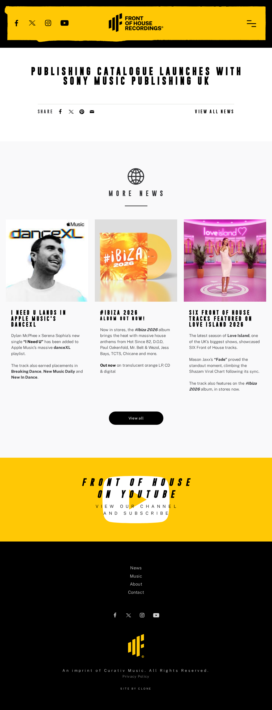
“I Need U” (33, 341)
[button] (251, 23)
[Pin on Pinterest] (82, 111)
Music (136, 576)
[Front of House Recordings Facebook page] (16, 22)
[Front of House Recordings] (136, 22)
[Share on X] (72, 111)
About (136, 584)
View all (136, 418)
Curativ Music (124, 670)
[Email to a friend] (92, 111)
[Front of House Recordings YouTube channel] (64, 22)
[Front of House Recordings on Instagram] (48, 22)
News (136, 567)
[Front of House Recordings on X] (32, 22)
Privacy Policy (135, 676)
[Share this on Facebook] (61, 111)
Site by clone (136, 688)
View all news (214, 111)
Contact (136, 592)
